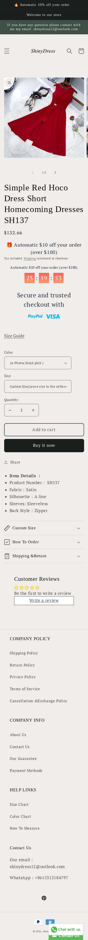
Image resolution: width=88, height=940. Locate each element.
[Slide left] (32, 172)
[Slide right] (55, 172)
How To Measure (25, 828)
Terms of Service (25, 688)
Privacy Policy (23, 676)
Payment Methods (26, 770)
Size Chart (19, 804)
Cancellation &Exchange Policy (38, 700)
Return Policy (22, 664)
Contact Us (20, 746)
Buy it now (44, 445)
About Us (18, 734)
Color (8, 352)
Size (7, 375)
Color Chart (20, 816)
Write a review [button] (43, 600)
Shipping (30, 258)
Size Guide (14, 336)
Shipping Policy (24, 652)
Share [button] (15, 462)
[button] (6, 51)
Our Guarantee (23, 758)
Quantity (11, 399)
